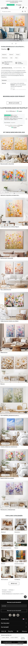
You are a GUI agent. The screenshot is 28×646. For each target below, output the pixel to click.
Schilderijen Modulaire (6, 591)
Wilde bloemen (4, 352)
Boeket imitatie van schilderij (7, 478)
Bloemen (3, 384)
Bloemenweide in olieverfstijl (7, 163)
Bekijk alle (14, 583)
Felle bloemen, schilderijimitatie (8, 509)
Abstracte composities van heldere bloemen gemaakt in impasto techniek (10, 195)
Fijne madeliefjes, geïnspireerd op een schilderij (10, 415)
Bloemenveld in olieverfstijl (7, 258)
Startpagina (4, 589)
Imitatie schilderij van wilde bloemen (9, 446)
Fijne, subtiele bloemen (6, 289)
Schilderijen (11, 589)
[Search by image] (23, 11)
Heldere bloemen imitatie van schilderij (9, 321)
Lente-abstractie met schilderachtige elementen (10, 226)
